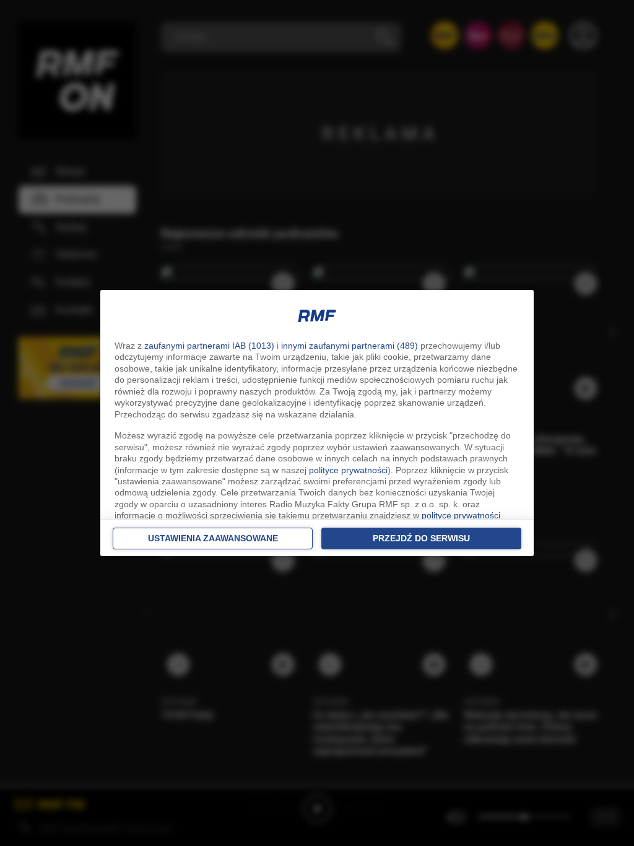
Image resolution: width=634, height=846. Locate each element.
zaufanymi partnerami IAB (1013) (209, 346)
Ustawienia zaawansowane (213, 538)
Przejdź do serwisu (421, 538)
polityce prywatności (348, 470)
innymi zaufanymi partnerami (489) (349, 346)
